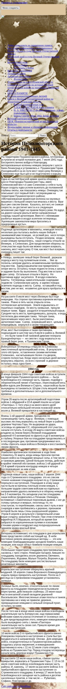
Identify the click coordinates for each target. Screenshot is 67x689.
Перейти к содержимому (14, 2)
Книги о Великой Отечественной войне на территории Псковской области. (30, 100)
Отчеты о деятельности (19, 130)
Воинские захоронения (19, 70)
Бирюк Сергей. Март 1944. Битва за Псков (36, 115)
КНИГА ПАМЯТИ (17, 93)
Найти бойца (21, 65)
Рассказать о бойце (24, 68)
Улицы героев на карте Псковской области (30, 82)
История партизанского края (22, 118)
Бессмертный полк (17, 62)
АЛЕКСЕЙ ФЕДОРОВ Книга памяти (34, 107)
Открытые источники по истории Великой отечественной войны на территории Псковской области (33, 87)
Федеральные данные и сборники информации (32, 127)
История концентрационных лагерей (27, 96)
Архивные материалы (19, 76)
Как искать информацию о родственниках (30, 48)
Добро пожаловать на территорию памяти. (30, 45)
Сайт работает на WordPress (16, 686)
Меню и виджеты (10, 8)
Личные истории (16, 73)
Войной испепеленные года (28, 104)
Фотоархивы (20, 79)
